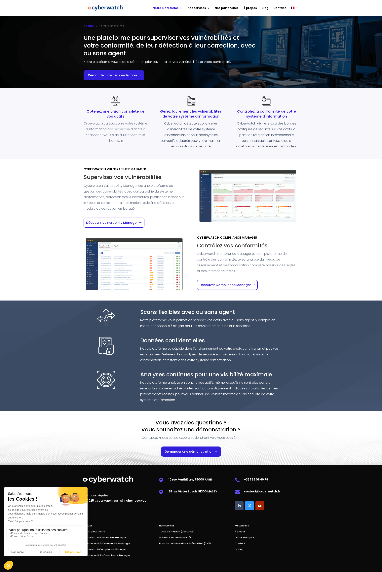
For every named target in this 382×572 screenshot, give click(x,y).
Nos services (197, 8)
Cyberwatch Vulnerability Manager (105, 537)
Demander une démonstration (112, 75)
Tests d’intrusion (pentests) (177, 531)
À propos (250, 8)
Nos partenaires (227, 8)
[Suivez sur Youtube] (259, 505)
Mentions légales (96, 495)
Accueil (88, 525)
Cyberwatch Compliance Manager (105, 549)
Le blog (239, 549)
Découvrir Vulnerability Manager (112, 222)
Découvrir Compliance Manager (225, 285)
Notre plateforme (166, 8)
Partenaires (242, 525)
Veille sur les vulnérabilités (175, 537)
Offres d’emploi (244, 537)
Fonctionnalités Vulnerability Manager (107, 543)
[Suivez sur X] (249, 505)
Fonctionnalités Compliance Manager (107, 555)
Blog (265, 8)
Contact (279, 8)
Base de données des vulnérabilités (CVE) (185, 543)
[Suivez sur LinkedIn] (239, 505)
